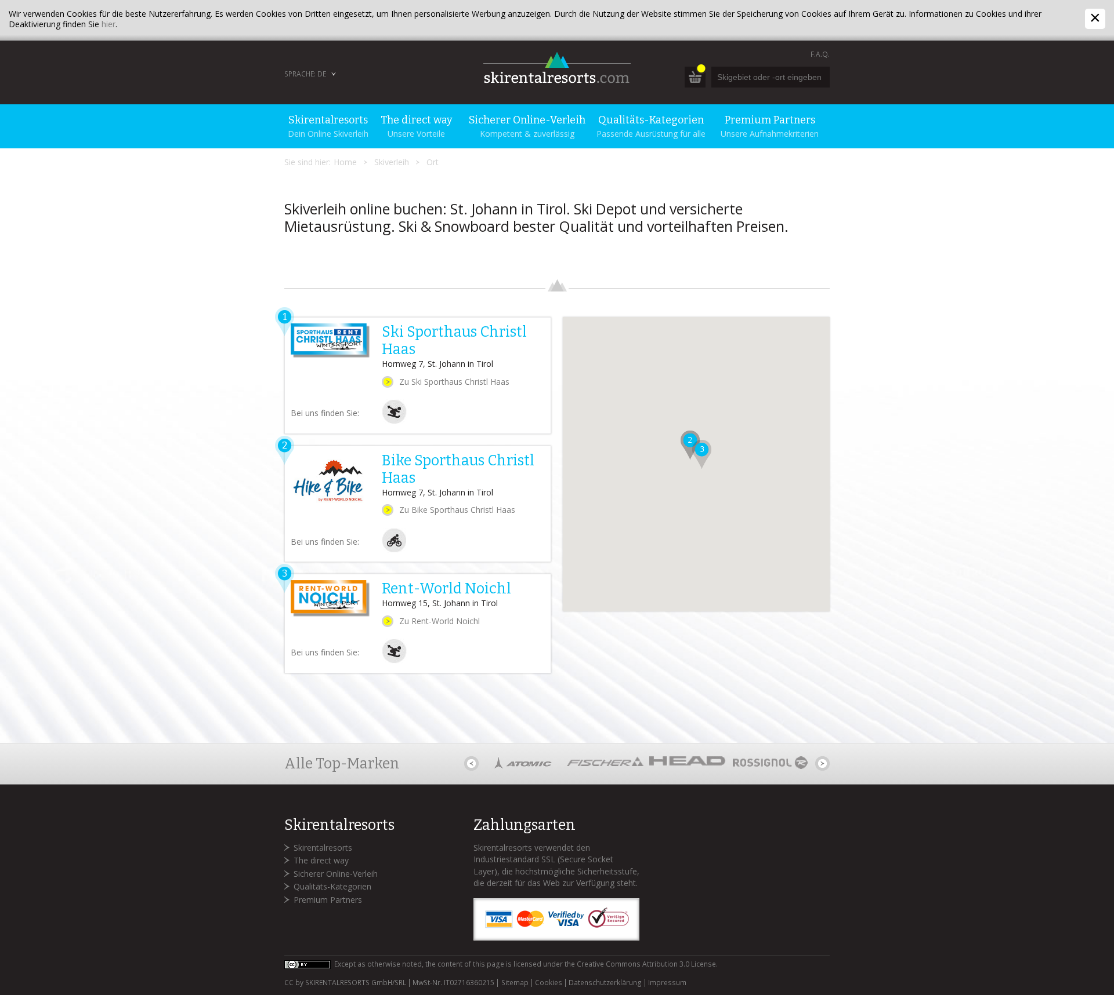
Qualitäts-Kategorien (332, 886)
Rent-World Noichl (446, 588)
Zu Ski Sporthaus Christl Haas (454, 381)
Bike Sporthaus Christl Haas (458, 469)
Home (345, 161)
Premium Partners (328, 899)
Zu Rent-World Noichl (439, 620)
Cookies (548, 983)
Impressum (667, 983)
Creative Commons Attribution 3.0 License (646, 964)
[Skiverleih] (394, 421)
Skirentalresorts (323, 847)
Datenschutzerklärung (605, 983)
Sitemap (514, 983)
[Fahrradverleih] (394, 549)
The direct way (321, 860)
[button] (690, 445)
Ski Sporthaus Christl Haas (454, 340)
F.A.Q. (820, 54)
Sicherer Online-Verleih (336, 873)
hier (108, 24)
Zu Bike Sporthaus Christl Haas (457, 509)
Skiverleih (391, 161)
